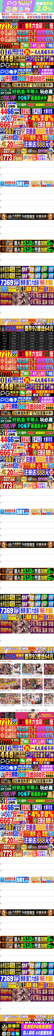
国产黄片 (14, 346)
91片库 (41, 343)
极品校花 (41, 349)
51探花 (32, 343)
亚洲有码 (41, 333)
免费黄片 (32, 346)
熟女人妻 (23, 346)
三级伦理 (14, 335)
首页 (17, 710)
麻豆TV (23, 343)
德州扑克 (32, 341)
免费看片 (5, 349)
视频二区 (5, 335)
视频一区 (5, 333)
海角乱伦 (51, 346)
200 (25, 710)
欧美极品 (51, 333)
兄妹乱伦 (23, 349)
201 (29, 710)
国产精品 (14, 333)
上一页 (21, 710)
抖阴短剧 (51, 349)
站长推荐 (5, 338)
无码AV (4, 343)
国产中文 (14, 349)
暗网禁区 (41, 346)
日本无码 (32, 333)
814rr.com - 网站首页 (11, 21)
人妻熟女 (41, 335)
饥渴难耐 (23, 338)
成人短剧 (32, 349)
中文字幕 (23, 335)
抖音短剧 (14, 343)
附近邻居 (14, 338)
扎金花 (50, 341)
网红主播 (23, 333)
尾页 (46, 710)
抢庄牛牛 (23, 341)
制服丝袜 (51, 335)
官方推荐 (5, 341)
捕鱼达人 (14, 341)
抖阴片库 (5, 346)
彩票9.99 (41, 341)
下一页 (37, 710)
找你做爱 (32, 338)
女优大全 (51, 343)
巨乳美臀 (32, 335)
